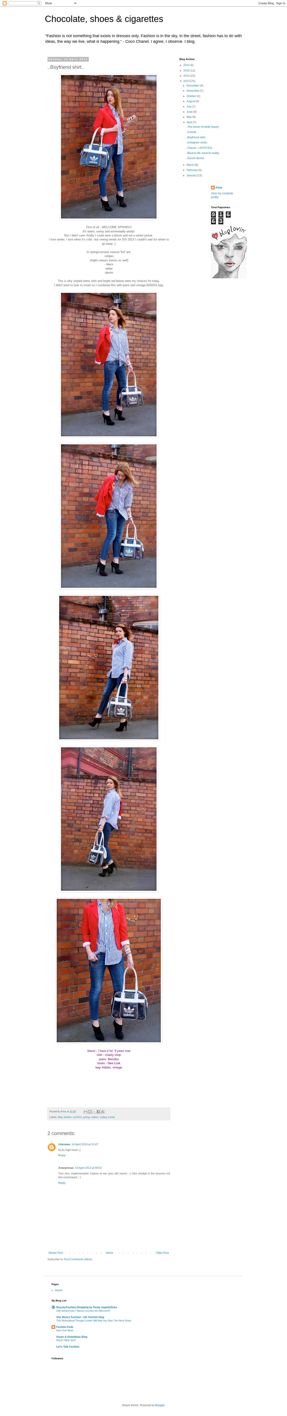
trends (111, 1117)
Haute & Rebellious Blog (71, 1336)
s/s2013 (77, 1117)
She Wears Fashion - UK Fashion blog (80, 1317)
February (192, 170)
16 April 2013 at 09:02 (88, 1168)
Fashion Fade (64, 1327)
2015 (186, 70)
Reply (61, 1155)
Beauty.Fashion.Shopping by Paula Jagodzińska (86, 1307)
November (193, 90)
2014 (186, 75)
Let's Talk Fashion (67, 1346)
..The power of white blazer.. (203, 126)
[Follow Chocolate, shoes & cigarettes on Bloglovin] (229, 277)
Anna (218, 187)
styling (103, 1117)
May (189, 117)
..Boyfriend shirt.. (196, 137)
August (191, 101)
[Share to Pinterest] (102, 1111)
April (190, 122)
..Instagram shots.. (197, 142)
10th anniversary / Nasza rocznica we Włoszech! (83, 1310)
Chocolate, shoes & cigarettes (104, 19)
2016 (186, 65)
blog (60, 1117)
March (191, 164)
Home (109, 1252)
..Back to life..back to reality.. (203, 153)
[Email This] (85, 1111)
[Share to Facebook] (98, 1111)
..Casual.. (192, 132)
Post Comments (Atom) (78, 1259)
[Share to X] (94, 1111)
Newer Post (56, 1252)
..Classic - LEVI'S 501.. (199, 147)
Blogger (160, 1405)
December (193, 85)
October (192, 96)
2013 (186, 81)
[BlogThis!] (90, 1111)
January (192, 175)
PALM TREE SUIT (66, 1340)
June (190, 111)
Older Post (162, 1252)
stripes (94, 1117)
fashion (68, 1117)
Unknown (64, 1144)
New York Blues (65, 1330)
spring (86, 1117)
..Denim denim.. (195, 158)
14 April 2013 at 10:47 (85, 1144)
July (189, 106)
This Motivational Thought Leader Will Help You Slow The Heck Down (93, 1320)
